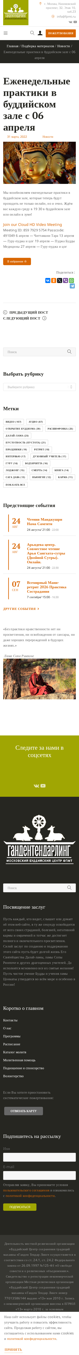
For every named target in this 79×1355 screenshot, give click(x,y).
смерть (39, 470)
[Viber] (65, 280)
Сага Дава (15, 477)
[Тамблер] (36, 785)
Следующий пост (21, 318)
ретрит (42, 449)
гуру (12, 463)
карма (65, 477)
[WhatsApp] (71, 280)
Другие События (19, 609)
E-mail (8, 1166)
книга (62, 470)
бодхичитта (36, 463)
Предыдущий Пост (28, 312)
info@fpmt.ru (66, 16)
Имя (6, 1148)
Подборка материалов (37, 46)
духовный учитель (49, 456)
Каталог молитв (14, 1052)
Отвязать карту (24, 1111)
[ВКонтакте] (47, 280)
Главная (13, 46)
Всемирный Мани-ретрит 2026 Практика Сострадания (46, 587)
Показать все (15, 484)
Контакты (10, 1020)
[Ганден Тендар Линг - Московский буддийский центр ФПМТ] (15, 12)
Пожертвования (61, 33)
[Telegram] (72, 285)
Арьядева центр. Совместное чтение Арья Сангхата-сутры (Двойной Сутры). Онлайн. (46, 553)
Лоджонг (15, 470)
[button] (32, 224)
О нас (7, 1028)
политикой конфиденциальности (30, 1195)
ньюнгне (41, 477)
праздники (16, 449)
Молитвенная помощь (19, 1060)
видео (13, 421)
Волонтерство (13, 1076)
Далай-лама (17, 435)
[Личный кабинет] (40, 33)
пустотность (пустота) (26, 442)
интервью (16, 456)
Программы (11, 1036)
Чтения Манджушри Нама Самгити (44, 521)
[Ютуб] (75, 22)
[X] (59, 280)
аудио (36, 421)
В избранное (15, 261)
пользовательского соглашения (26, 1190)
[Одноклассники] (53, 280)
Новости (63, 46)
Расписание (11, 1044)
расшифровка (60, 428)
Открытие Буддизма (23, 428)
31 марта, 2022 (17, 137)
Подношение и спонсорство (23, 1068)
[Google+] (70, 22)
